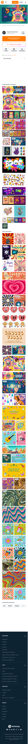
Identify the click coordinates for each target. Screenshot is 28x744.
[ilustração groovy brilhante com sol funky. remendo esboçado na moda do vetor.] (8, 701)
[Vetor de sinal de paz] (8, 180)
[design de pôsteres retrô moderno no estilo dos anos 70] (13, 229)
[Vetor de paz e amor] (8, 252)
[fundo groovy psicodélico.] (13, 663)
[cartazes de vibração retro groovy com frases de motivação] (10, 143)
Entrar (21, 2)
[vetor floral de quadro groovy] (16, 249)
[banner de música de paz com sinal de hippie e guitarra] (9, 440)
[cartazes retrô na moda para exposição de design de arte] (11, 261)
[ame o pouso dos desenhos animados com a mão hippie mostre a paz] (9, 160)
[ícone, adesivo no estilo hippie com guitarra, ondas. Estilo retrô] (8, 334)
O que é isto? (13, 55)
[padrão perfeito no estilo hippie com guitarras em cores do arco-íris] (8, 489)
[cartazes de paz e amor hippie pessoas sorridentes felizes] (13, 114)
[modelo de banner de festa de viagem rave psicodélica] (13, 220)
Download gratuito (14, 38)
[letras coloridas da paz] (13, 194)
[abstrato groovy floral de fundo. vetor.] (7, 135)
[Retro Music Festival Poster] (6, 565)
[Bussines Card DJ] (8, 380)
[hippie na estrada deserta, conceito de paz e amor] (13, 577)
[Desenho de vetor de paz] (5, 267)
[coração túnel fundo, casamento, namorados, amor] (13, 355)
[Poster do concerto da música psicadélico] (7, 170)
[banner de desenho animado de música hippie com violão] (13, 89)
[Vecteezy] (2, 2)
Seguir (23, 33)
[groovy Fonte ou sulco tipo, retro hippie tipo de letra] (13, 416)
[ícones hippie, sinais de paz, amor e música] (6, 152)
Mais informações (7, 57)
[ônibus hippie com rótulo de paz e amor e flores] (8, 124)
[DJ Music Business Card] (18, 293)
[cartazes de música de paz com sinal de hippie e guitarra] (13, 101)
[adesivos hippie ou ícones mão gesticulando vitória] (16, 133)
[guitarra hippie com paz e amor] (8, 501)
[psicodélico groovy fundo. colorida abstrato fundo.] (8, 620)
